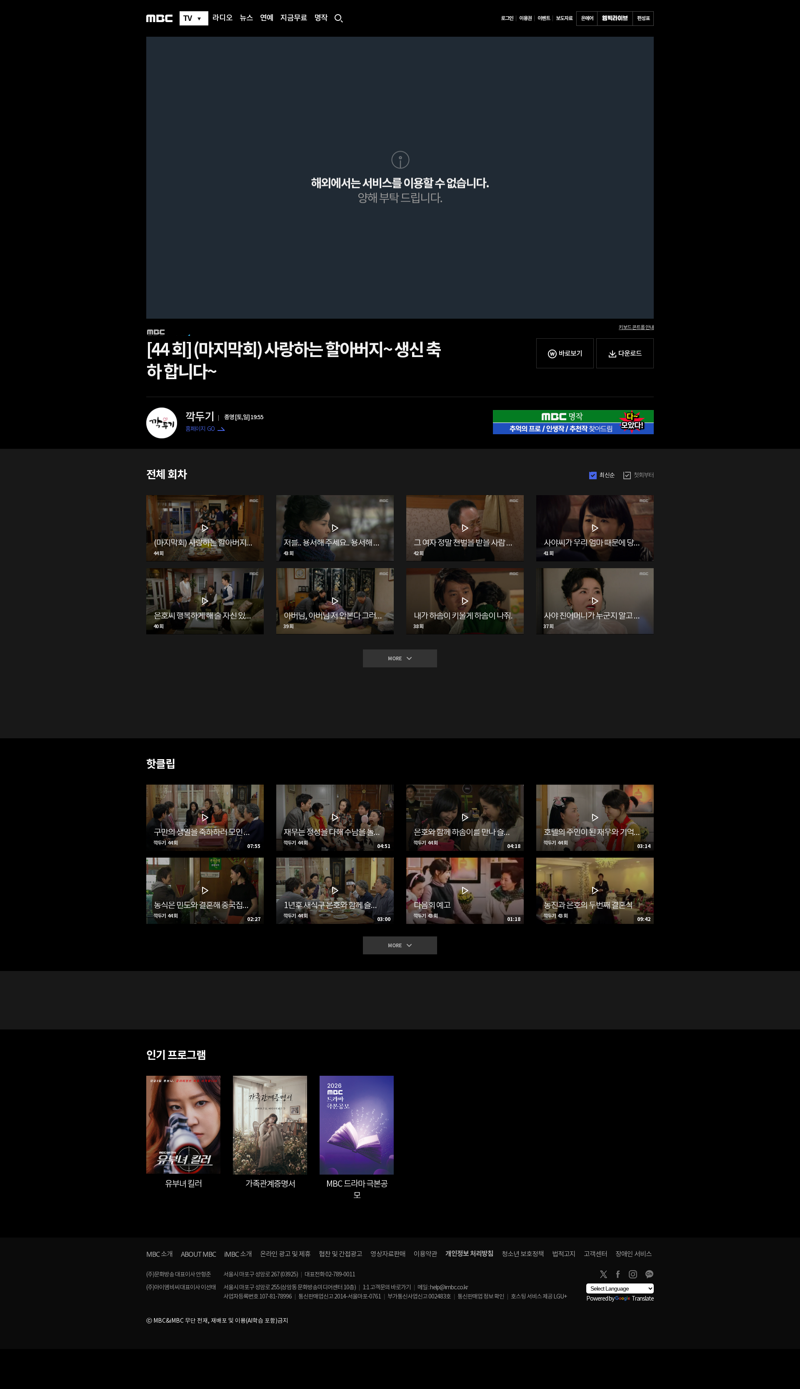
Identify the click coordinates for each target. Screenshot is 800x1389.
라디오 (222, 18)
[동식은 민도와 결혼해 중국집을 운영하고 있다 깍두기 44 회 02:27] (205, 861)
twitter (603, 1274)
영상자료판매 (387, 1254)
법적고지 (563, 1254)
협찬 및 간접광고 (340, 1254)
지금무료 (293, 18)
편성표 (643, 18)
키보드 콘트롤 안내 (636, 327)
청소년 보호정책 (523, 1254)
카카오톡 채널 (649, 1274)
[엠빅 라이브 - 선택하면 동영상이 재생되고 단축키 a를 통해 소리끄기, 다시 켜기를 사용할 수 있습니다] (615, 18)
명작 (321, 18)
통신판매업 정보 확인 (481, 1296)
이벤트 (544, 18)
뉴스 (246, 18)
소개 (159, 1254)
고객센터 (595, 1254)
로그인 (507, 18)
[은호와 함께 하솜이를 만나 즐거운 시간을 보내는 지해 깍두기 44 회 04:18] (465, 788)
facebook (617, 1274)
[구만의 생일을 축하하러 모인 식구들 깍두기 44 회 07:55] (205, 788)
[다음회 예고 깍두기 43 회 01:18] (465, 861)
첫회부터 (644, 475)
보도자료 (564, 18)
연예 (266, 18)
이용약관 (425, 1254)
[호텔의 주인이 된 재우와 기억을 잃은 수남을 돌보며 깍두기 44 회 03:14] (595, 788)
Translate (643, 1299)
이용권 (525, 18)
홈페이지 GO (200, 429)
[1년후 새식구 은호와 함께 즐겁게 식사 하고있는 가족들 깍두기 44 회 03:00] (335, 861)
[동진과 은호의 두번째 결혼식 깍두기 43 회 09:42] (595, 861)
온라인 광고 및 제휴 (285, 1254)
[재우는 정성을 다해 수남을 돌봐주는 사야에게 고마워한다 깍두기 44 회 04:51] (335, 788)
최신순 (607, 475)
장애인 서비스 (633, 1254)
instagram (633, 1274)
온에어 (587, 18)
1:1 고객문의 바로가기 (386, 1287)
